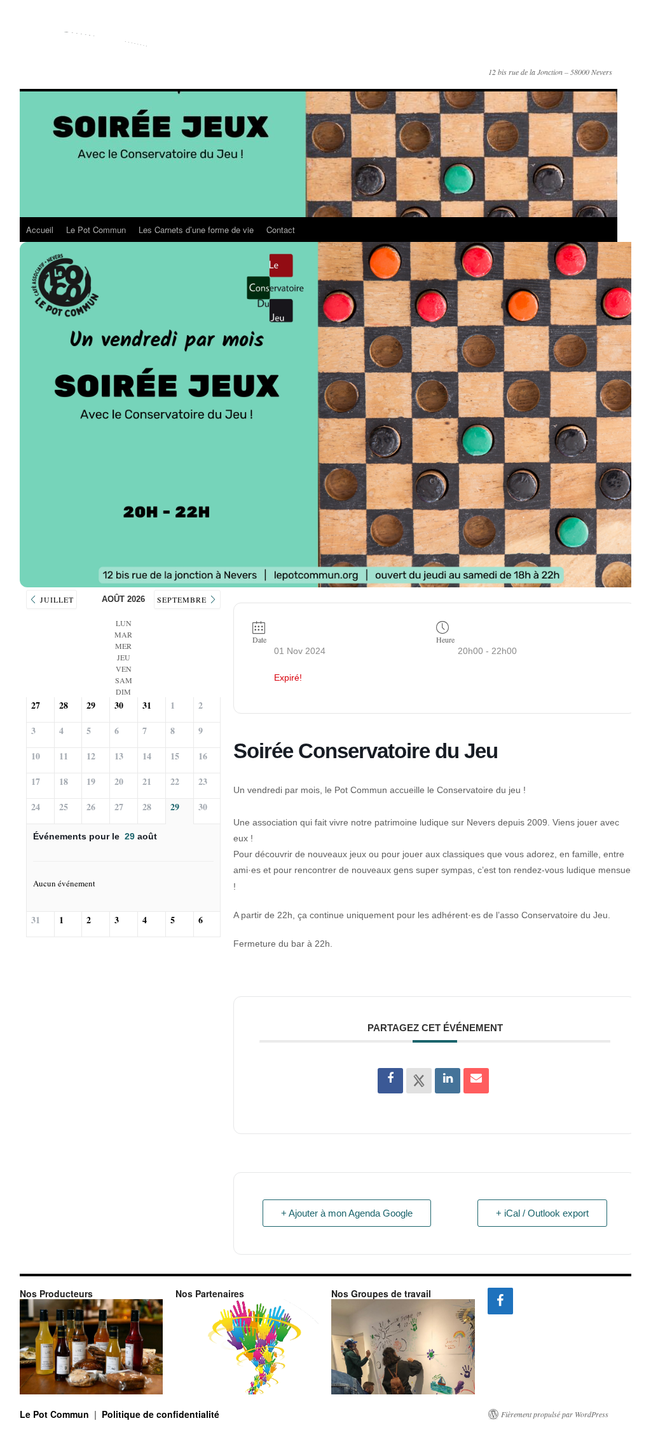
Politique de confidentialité (160, 1414)
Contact (280, 230)
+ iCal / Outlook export (542, 1213)
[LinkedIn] (447, 1080)
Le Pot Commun (248, 43)
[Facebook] (500, 1301)
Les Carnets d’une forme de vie (196, 230)
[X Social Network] (419, 1080)
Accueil (39, 230)
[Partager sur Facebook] (390, 1080)
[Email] (476, 1080)
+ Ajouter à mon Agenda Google (347, 1213)
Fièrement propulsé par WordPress (554, 1414)
